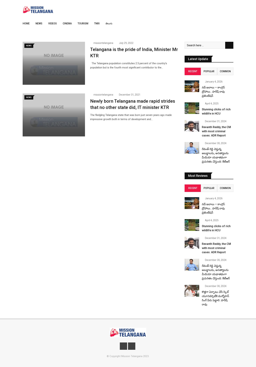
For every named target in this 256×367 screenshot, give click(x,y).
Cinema (67, 23)
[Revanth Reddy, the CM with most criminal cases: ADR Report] (192, 126)
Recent (192, 71)
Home (26, 23)
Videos (52, 23)
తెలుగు (109, 23)
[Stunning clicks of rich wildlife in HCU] (192, 108)
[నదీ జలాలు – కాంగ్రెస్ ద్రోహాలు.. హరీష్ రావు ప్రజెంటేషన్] (192, 86)
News (39, 23)
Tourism (83, 23)
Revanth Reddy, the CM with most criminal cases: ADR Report (216, 131)
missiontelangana (103, 43)
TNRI (97, 23)
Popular (209, 71)
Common (225, 71)
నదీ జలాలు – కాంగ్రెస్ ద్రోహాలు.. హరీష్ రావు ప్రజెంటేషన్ (213, 91)
